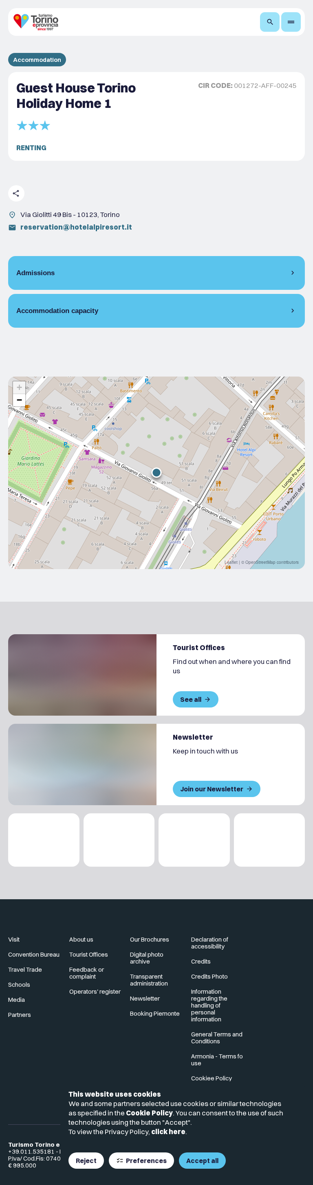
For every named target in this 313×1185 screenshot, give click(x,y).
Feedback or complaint (86, 973)
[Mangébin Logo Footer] (119, 840)
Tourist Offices (88, 954)
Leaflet (231, 562)
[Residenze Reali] (194, 840)
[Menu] (291, 22)
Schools (19, 984)
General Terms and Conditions (216, 1037)
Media (16, 999)
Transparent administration (149, 980)
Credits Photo (209, 976)
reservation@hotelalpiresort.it (76, 227)
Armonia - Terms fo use (217, 1059)
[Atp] (43, 840)
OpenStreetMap (260, 562)
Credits (201, 961)
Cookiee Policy (211, 1078)
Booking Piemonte (155, 1013)
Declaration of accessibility (209, 942)
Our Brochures (149, 939)
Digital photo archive (146, 958)
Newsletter (145, 998)
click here (168, 1131)
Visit (14, 939)
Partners (19, 1015)
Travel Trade (25, 969)
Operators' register (95, 991)
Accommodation (37, 59)
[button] (156, 472)
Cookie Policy (149, 1112)
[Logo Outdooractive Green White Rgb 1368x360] (269, 840)
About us (81, 939)
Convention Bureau (34, 954)
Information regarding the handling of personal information (209, 1005)
